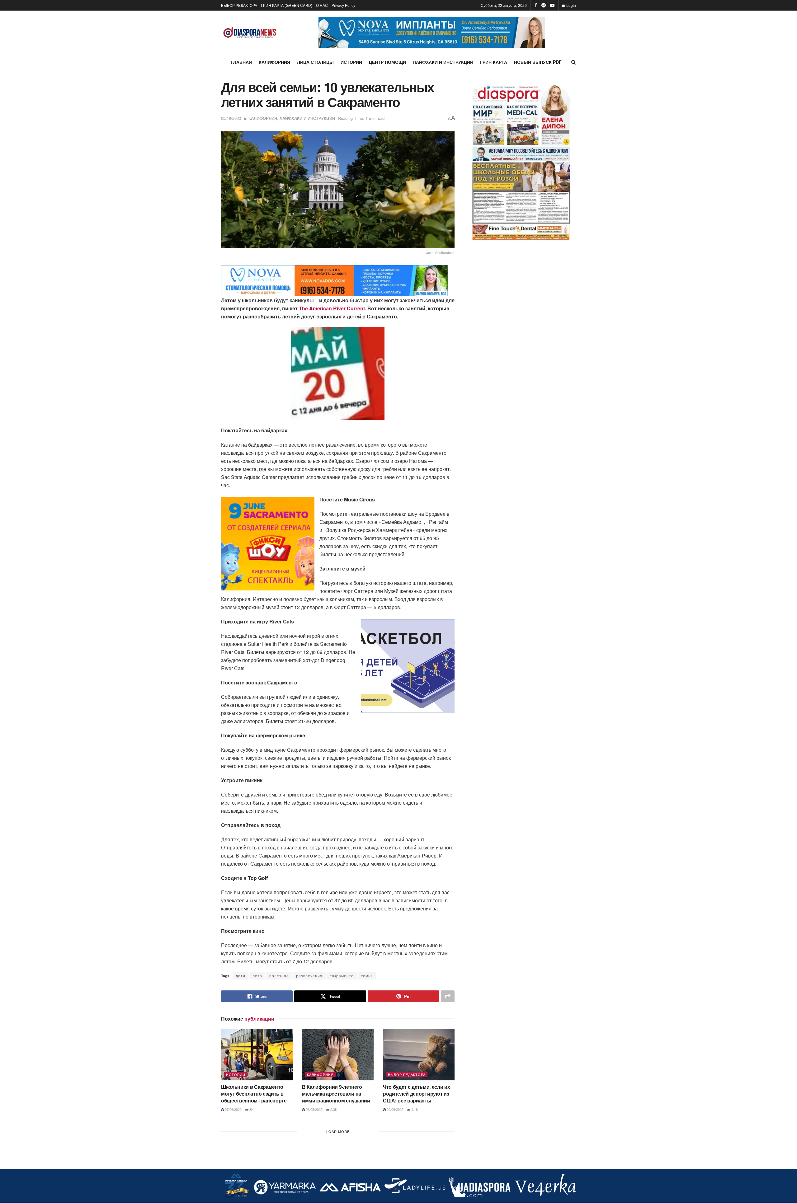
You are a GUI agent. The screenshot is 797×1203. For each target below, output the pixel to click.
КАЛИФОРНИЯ (274, 62)
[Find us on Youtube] (552, 5)
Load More (338, 1131)
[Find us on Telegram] (543, 5)
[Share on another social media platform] (448, 996)
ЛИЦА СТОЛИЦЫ (315, 62)
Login (570, 5)
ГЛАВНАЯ (241, 62)
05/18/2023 (231, 118)
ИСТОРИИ (351, 62)
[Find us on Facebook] (536, 5)
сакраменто (342, 975)
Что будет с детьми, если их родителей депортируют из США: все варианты (416, 1093)
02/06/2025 (394, 1109)
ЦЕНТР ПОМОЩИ (387, 62)
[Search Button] (573, 62)
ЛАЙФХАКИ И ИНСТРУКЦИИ (443, 62)
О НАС (322, 5)
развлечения (309, 975)
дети (240, 975)
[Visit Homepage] (250, 33)
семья (367, 975)
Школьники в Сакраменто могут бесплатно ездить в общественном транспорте (254, 1093)
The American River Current (332, 308)
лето (257, 975)
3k (250, 1109)
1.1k (414, 1109)
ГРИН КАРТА (493, 62)
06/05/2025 (314, 1109)
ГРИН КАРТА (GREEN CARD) (286, 5)
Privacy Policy (343, 5)
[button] (431, 32)
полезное (279, 975)
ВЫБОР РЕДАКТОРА (239, 5)
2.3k (333, 1109)
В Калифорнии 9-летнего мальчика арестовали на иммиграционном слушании (336, 1093)
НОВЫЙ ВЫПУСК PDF (538, 62)
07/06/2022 (233, 1109)
